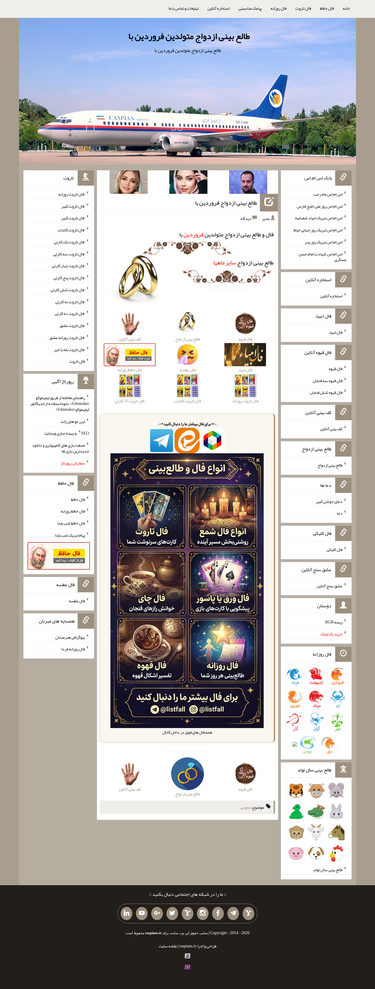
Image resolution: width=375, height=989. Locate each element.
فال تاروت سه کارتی (69, 254)
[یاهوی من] (248, 913)
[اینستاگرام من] (203, 913)
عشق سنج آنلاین (329, 585)
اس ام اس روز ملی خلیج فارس (319, 206)
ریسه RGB (333, 622)
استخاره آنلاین (218, 8)
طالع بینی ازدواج (243, 262)
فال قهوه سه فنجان (327, 380)
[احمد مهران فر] (248, 183)
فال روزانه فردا (73, 649)
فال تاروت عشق (72, 325)
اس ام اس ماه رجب (327, 194)
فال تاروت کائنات (71, 230)
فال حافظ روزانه (73, 511)
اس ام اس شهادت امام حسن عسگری (323, 257)
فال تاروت (303, 8)
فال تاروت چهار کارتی (68, 266)
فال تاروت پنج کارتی (69, 278)
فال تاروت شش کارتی (68, 290)
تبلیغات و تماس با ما (183, 8)
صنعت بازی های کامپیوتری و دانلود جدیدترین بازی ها (60, 448)
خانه (346, 8)
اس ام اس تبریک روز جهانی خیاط (318, 230)
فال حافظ (327, 8)
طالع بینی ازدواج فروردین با (226, 202)
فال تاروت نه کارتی (70, 301)
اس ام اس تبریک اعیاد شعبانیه (318, 218)
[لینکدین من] (126, 913)
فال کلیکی (334, 549)
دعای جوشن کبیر (329, 501)
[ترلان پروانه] (188, 183)
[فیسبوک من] (218, 913)
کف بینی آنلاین (331, 429)
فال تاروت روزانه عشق (67, 337)
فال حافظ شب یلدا (71, 523)
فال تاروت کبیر (73, 206)
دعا (339, 513)
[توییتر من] (172, 913)
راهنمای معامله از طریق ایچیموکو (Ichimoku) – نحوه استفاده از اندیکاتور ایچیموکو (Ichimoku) (59, 403)
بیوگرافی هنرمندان (70, 637)
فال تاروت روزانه (71, 194)
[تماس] (187, 913)
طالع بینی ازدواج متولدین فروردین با (189, 36)
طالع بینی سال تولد (327, 870)
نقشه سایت (168, 946)
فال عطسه (77, 601)
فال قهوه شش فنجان (326, 392)
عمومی (246, 807)
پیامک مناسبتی (250, 8)
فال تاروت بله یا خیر (69, 349)
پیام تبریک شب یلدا (70, 535)
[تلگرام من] (233, 913)
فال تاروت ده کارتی (70, 313)
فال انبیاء (335, 332)
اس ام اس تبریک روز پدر (323, 242)
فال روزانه (278, 8)
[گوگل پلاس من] (157, 913)
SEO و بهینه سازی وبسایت (66, 433)
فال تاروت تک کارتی (69, 242)
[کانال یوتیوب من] (142, 913)
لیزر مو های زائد (73, 421)
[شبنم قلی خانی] (129, 183)
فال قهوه (335, 368)
